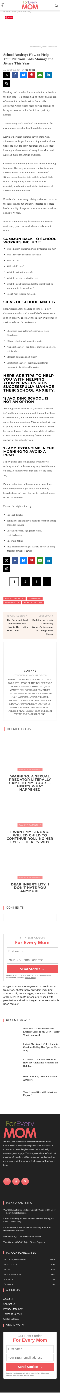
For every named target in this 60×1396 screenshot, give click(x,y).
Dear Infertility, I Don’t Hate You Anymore (30, 887)
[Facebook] (7, 1181)
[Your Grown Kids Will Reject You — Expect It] (12, 1095)
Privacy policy (30, 978)
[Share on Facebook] (15, 75)
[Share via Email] (40, 75)
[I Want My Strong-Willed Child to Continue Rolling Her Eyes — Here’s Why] (30, 808)
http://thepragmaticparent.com (30, 675)
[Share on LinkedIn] (48, 75)
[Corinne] (30, 656)
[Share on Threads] (6, 83)
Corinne (30, 70)
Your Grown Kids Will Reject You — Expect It (24, 1242)
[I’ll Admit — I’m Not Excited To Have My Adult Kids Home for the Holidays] (12, 1064)
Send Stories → (32, 969)
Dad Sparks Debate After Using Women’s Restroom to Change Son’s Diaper (42, 627)
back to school (25, 123)
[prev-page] (27, 898)
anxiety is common (30, 221)
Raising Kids (12, 602)
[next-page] (32, 898)
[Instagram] (16, 1181)
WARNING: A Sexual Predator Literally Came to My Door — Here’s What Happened (30, 783)
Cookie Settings (11, 1319)
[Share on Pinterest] (31, 75)
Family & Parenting (21, 11)
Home (6, 11)
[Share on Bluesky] (23, 75)
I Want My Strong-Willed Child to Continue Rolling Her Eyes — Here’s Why (30, 837)
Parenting (34, 598)
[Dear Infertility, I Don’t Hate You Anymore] (30, 861)
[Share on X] (6, 75)
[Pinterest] (25, 1181)
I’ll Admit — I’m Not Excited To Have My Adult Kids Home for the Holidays (40, 1062)
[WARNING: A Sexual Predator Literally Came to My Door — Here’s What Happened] (30, 753)
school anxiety (33, 602)
